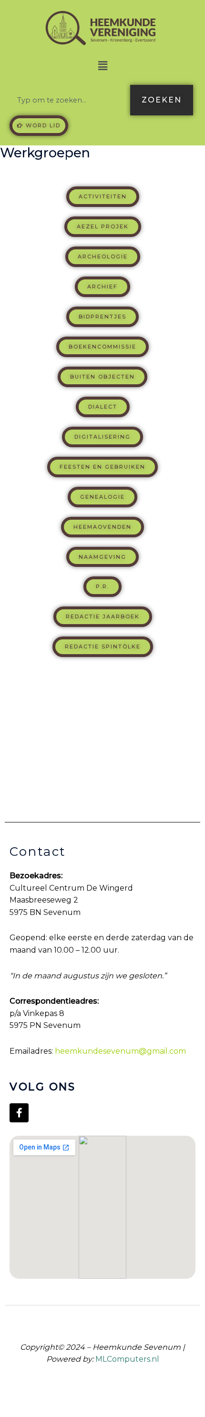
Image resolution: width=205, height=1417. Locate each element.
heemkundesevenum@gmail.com (120, 1051)
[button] (102, 66)
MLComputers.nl (127, 1359)
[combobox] (68, 100)
